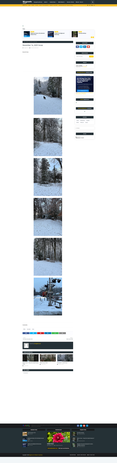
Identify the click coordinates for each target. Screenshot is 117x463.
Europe (86, 122)
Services (36, 5)
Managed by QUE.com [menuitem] (38, 2)
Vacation (87, 120)
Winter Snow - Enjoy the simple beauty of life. (30, 363)
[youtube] (92, 5)
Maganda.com (25, 5)
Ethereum (82, 122)
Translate (85, 66)
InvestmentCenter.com (81, 72)
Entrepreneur (82, 120)
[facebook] (88, 5)
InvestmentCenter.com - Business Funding (66, 5)
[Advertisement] (58, 16)
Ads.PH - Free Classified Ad (43, 5)
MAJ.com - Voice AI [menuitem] (79, 2)
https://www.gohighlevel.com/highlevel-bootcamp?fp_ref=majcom (84, 93)
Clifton (24, 329)
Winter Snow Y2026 (44, 362)
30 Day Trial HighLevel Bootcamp (36, 34)
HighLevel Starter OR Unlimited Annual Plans (36, 439)
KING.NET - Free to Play (53, 5)
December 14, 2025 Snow (62, 362)
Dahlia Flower (50, 443)
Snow (33, 329)
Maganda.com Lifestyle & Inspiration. (36, 454)
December (29, 329)
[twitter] (90, 5)
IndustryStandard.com (82, 108)
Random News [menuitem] (52, 2)
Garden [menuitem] (45, 2)
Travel (78, 120)
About (29, 5)
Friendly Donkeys (58, 33)
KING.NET (81, 99)
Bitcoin (78, 122)
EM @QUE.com (26, 47)
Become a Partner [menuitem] (70, 2)
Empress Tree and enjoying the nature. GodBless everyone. (85, 34)
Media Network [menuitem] (61, 2)
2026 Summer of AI (32, 432)
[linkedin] (93, 5)
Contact (33, 5)
